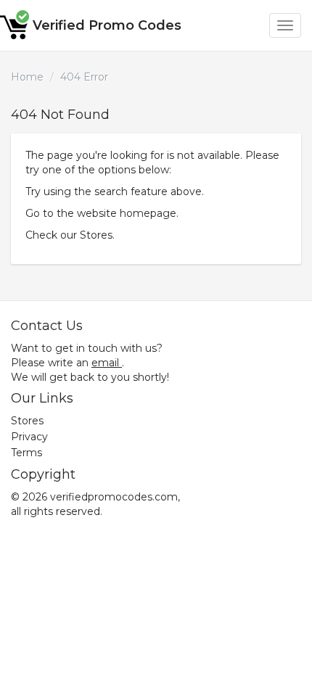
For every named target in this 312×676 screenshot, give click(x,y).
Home (27, 76)
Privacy (29, 436)
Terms (26, 452)
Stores (96, 235)
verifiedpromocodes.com (114, 496)
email (105, 362)
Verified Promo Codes (107, 25)
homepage (148, 213)
